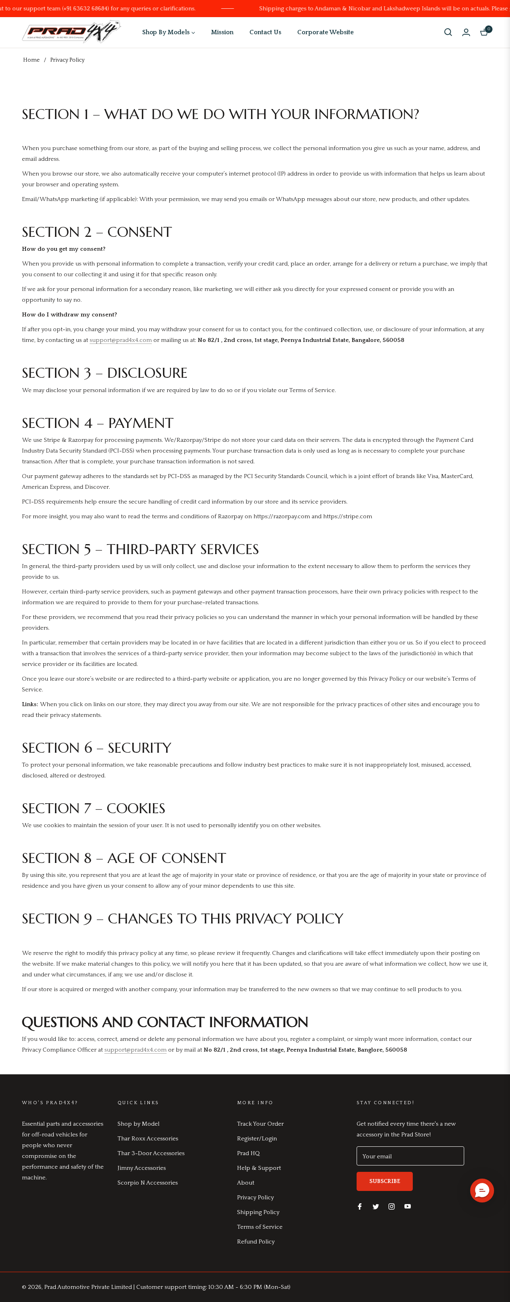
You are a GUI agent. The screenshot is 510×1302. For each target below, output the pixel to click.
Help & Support (259, 1168)
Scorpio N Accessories (148, 1182)
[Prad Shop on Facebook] (360, 1205)
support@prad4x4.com (121, 340)
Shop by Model (138, 1123)
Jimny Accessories (142, 1168)
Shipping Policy (258, 1212)
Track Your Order (260, 1123)
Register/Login (257, 1138)
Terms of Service (259, 1227)
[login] (466, 32)
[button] (448, 32)
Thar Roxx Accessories (148, 1138)
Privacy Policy (255, 1197)
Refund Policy (256, 1241)
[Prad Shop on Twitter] (376, 1205)
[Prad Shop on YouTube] (407, 1205)
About (245, 1182)
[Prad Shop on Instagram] (391, 1205)
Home (31, 60)
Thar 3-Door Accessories (151, 1153)
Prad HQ (248, 1153)
